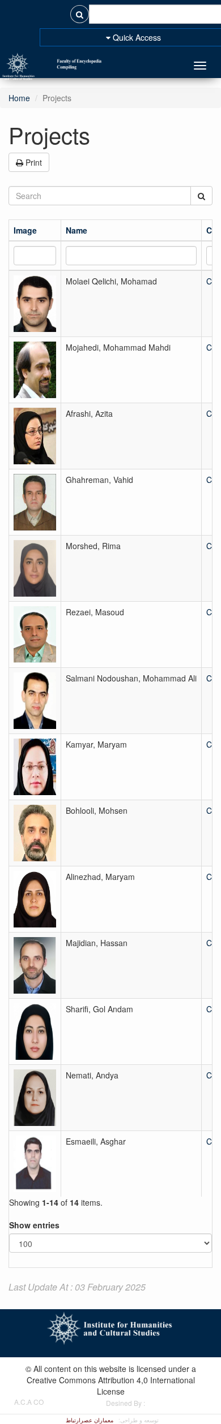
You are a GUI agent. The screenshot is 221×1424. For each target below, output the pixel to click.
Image (25, 230)
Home (19, 97)
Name (76, 230)
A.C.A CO (29, 1401)
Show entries (34, 1225)
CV (211, 230)
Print (32, 162)
